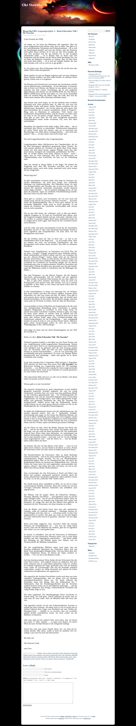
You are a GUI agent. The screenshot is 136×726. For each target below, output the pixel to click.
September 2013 (93, 518)
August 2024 (92, 172)
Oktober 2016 (93, 418)
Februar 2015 (92, 472)
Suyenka (32, 658)
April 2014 (92, 499)
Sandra (70, 656)
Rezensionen (92, 42)
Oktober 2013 (93, 515)
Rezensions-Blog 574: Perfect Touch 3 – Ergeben (100, 81)
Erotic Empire (46, 655)
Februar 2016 (92, 439)
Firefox (93, 716)
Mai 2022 (91, 245)
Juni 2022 (91, 242)
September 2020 (93, 291)
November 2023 (93, 196)
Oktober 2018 (93, 353)
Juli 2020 (91, 296)
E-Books (25, 655)
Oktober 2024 (93, 166)
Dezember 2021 (93, 258)
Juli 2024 (91, 174)
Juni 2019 (91, 331)
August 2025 (92, 139)
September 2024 (93, 169)
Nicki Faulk (61, 718)
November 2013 (93, 512)
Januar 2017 (92, 409)
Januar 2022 (92, 255)
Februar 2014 (92, 504)
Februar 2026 (92, 123)
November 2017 (93, 382)
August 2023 (92, 204)
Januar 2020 (92, 312)
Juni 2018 (91, 363)
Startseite (91, 36)
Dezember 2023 (93, 193)
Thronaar (43, 658)
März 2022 (92, 250)
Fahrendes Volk (54, 655)
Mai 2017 (91, 399)
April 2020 (92, 304)
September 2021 (93, 266)
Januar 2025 (92, 158)
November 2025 (93, 131)
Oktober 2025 (93, 134)
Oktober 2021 (93, 263)
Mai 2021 (91, 269)
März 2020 (92, 307)
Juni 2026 (91, 112)
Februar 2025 (92, 155)
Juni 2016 (91, 428)
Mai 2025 (91, 147)
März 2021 (92, 274)
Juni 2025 (91, 145)
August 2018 (92, 358)
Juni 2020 (91, 299)
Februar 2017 (92, 407)
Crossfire (61, 653)
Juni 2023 (91, 209)
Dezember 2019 (93, 315)
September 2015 (93, 453)
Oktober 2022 (93, 231)
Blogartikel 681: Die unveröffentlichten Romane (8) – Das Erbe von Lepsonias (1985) (99, 76)
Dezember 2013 (93, 509)
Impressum (92, 44)
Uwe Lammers (49, 658)
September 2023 (93, 201)
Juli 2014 (91, 491)
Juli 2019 (91, 328)
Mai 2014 (91, 496)
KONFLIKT (74, 655)
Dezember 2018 (93, 347)
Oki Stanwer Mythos (43, 656)
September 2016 (93, 420)
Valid (68, 716)
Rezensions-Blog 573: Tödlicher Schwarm (98, 90)
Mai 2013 (91, 528)
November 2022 (93, 228)
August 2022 (92, 236)
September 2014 (93, 485)
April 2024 (92, 182)
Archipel (49, 653)
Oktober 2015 (93, 450)
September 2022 (93, 234)
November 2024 (93, 163)
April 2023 (92, 215)
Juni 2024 (91, 177)
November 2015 (93, 447)
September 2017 (93, 388)
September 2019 (93, 323)
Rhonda (53, 656)
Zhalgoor (56, 658)
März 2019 (92, 339)
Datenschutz (92, 47)
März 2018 (92, 372)
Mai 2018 (91, 366)
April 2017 (92, 401)
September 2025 (93, 136)
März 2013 (92, 534)
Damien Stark (67, 653)
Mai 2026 (91, 115)
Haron (60, 655)
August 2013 (92, 520)
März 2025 (92, 153)
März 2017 (92, 404)
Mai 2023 (91, 212)
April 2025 (92, 150)
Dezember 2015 (93, 445)
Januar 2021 (92, 280)
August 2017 (92, 391)
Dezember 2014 (93, 477)
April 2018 (92, 369)
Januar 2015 (92, 474)
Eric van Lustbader (37, 655)
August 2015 (92, 455)
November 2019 (93, 318)
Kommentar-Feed (93, 558)
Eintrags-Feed (93, 555)
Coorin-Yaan (55, 653)
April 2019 (92, 336)
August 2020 (92, 293)
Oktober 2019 (93, 320)
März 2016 (92, 436)
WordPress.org (93, 561)
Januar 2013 (92, 539)
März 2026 (92, 120)
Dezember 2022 (93, 226)
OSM (49, 656)
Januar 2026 (92, 126)
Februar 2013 (92, 536)
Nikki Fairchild (27, 656)
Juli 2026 (91, 110)
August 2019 (92, 326)
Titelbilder (92, 39)
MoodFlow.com (87, 718)
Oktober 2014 (93, 482)
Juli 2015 (91, 458)
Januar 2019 (92, 345)
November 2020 (93, 285)
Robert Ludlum (64, 656)
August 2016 (92, 423)
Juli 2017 (91, 393)
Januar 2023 (92, 223)
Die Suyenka (74, 653)
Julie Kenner (68, 655)
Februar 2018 (92, 374)
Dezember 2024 (93, 161)
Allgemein (39, 653)
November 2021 (93, 261)
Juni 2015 (91, 461)
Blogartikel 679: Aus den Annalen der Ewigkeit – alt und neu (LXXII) (99, 95)
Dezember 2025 (93, 128)
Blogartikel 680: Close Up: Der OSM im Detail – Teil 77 (99, 86)
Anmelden (92, 553)
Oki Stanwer (32, 4)
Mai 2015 (91, 463)
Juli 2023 (91, 207)
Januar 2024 (92, 191)
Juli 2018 (91, 361)
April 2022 (92, 247)
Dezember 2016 (93, 412)
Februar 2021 (92, 277)
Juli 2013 (91, 523)
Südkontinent (26, 658)
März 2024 (92, 185)
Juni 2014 (91, 493)
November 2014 (93, 480)
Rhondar (58, 656)
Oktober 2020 (93, 288)
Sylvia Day (37, 658)
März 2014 (92, 501)
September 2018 (93, 355)
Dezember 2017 (93, 380)
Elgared (30, 655)
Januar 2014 (92, 507)
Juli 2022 (91, 239)
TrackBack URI (69, 658)
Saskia (74, 656)
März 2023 (92, 218)
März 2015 (92, 469)
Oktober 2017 (93, 385)
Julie (63, 655)
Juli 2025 (91, 142)
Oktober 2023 (93, 199)
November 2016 (93, 415)
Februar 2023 (92, 220)
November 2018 (93, 350)
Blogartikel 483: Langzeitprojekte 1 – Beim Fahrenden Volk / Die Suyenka (50, 31)
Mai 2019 (91, 334)
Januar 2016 (92, 442)
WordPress (62, 716)
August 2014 (92, 488)
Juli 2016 (91, 426)
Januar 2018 (92, 377)
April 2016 (92, 434)
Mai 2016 (91, 431)
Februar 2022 (92, 253)
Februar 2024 (92, 188)
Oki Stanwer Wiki (94, 65)
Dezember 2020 (93, 282)
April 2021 (92, 272)
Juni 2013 (91, 526)
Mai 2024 (91, 180)
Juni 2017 (91, 396)
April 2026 (92, 118)
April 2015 (92, 466)
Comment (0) (62, 658)
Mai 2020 (91, 301)
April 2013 (92, 531)
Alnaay (45, 653)
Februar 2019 (92, 342)
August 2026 (92, 107)
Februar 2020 (92, 309)
